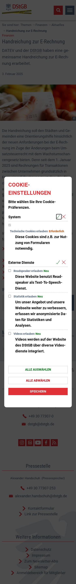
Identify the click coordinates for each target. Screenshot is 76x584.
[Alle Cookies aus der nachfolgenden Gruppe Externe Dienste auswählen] (58, 262)
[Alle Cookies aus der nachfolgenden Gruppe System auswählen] (58, 216)
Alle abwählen (38, 380)
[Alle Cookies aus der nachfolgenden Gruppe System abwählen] (64, 216)
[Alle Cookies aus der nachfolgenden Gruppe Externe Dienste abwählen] (64, 262)
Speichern (38, 391)
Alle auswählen (38, 369)
